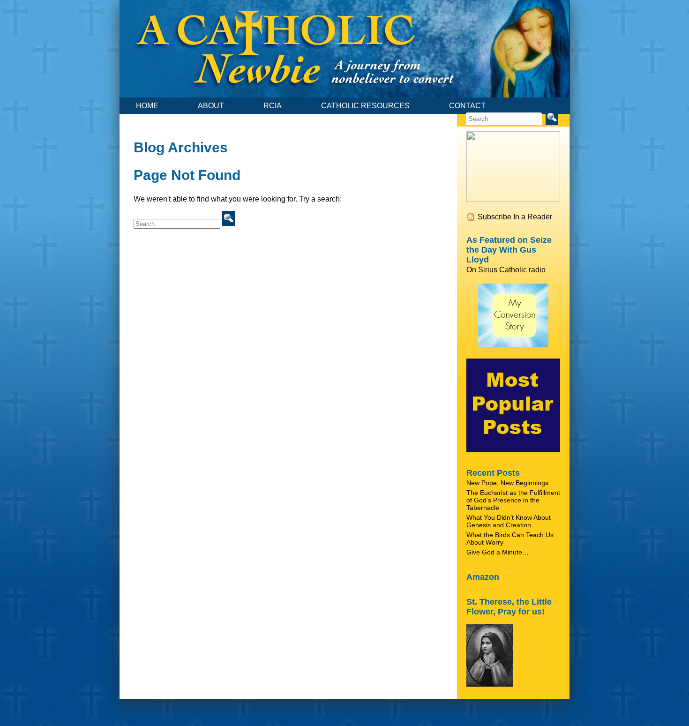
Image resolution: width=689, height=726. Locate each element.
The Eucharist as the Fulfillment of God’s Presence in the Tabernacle (513, 500)
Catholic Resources (365, 106)
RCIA (272, 106)
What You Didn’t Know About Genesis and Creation (508, 521)
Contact (467, 106)
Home (147, 106)
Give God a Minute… (497, 552)
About (211, 106)
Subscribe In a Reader (515, 217)
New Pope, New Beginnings (507, 482)
